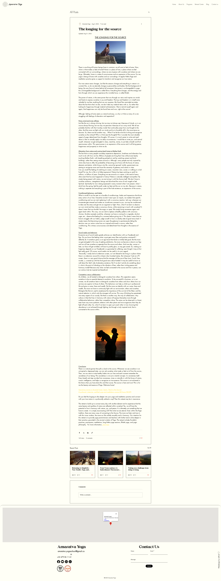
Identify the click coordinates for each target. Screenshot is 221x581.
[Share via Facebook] (79, 433)
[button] (181, 4)
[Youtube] (62, 561)
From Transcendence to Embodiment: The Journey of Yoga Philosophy (109, 469)
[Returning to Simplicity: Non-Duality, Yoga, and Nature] (82, 458)
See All (149, 448)
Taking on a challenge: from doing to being (138, 469)
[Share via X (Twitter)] (83, 433)
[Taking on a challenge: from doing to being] (138, 458)
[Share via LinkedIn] (88, 433)
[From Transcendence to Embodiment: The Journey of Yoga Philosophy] (110, 458)
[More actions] (141, 24)
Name (132, 551)
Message (133, 559)
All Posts (74, 12)
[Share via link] (92, 433)
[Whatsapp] (70, 561)
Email (151, 551)
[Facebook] (58, 561)
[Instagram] (66, 561)
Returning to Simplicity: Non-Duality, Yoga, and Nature (80, 469)
